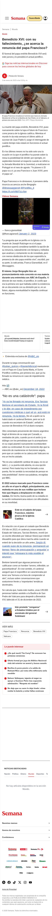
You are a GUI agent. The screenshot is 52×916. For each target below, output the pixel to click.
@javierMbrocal (28, 366)
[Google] (3, 882)
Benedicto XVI (39, 631)
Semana (5, 29)
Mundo (15, 29)
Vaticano (7, 636)
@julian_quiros (10, 366)
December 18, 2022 (34, 389)
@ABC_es (33, 356)
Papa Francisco (10, 631)
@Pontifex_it (27, 188)
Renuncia (25, 631)
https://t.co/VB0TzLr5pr (14, 191)
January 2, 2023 (27, 233)
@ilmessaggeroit (11, 188)
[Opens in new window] (9, 882)
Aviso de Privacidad (12, 889)
